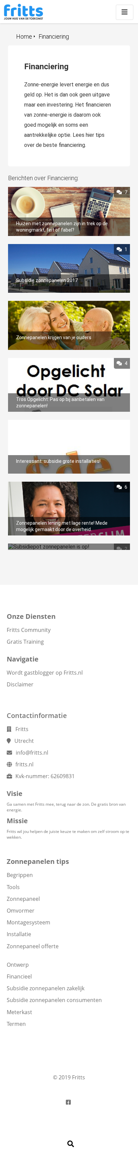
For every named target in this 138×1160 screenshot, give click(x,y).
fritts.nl (24, 764)
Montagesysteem (28, 922)
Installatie (19, 934)
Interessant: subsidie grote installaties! (54, 423)
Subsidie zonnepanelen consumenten (54, 1000)
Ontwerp (18, 964)
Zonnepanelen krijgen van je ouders (49, 304)
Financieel (19, 976)
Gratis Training (25, 641)
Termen (16, 1024)
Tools (13, 887)
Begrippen (20, 875)
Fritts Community (29, 630)
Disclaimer (20, 684)
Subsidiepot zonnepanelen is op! (46, 547)
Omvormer (20, 910)
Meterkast (19, 1012)
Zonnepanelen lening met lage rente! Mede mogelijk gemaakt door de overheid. (59, 488)
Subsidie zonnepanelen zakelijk (45, 988)
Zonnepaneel (23, 899)
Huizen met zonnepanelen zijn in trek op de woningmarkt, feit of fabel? (58, 193)
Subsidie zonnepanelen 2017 (41, 247)
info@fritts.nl (32, 752)
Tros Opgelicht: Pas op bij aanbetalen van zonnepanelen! (56, 364)
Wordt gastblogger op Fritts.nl (45, 672)
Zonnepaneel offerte (33, 946)
